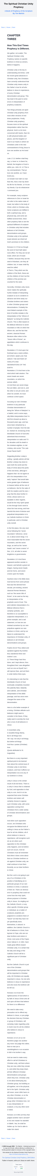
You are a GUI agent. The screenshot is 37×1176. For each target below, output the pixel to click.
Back (3, 27)
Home (8, 27)
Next (13, 27)
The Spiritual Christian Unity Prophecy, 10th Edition (18, 1157)
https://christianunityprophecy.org (18, 1154)
